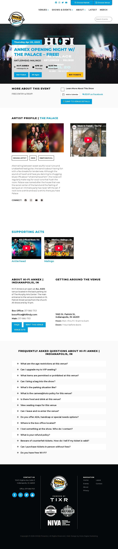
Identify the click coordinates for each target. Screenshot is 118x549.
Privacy (86, 490)
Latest (93, 10)
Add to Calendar (72, 94)
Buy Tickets (75, 75)
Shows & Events (61, 10)
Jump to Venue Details (77, 101)
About (80, 10)
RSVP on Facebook (93, 94)
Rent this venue (34, 325)
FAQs (16, 325)
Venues (42, 10)
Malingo (35, 60)
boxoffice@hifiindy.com (24, 314)
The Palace (49, 118)
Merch (104, 10)
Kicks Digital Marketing (88, 536)
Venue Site (19, 330)
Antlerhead (21, 60)
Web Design (71, 536)
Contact (99, 484)
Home (85, 480)
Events (86, 484)
